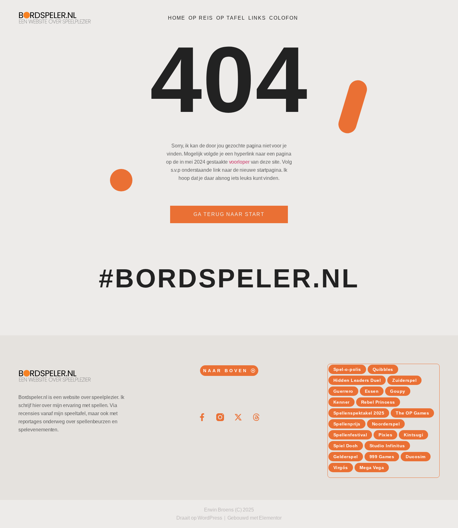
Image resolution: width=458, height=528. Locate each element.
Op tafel (230, 18)
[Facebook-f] (202, 417)
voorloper (239, 162)
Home (176, 18)
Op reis (200, 18)
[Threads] (256, 417)
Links (257, 18)
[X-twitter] (238, 417)
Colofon (283, 18)
